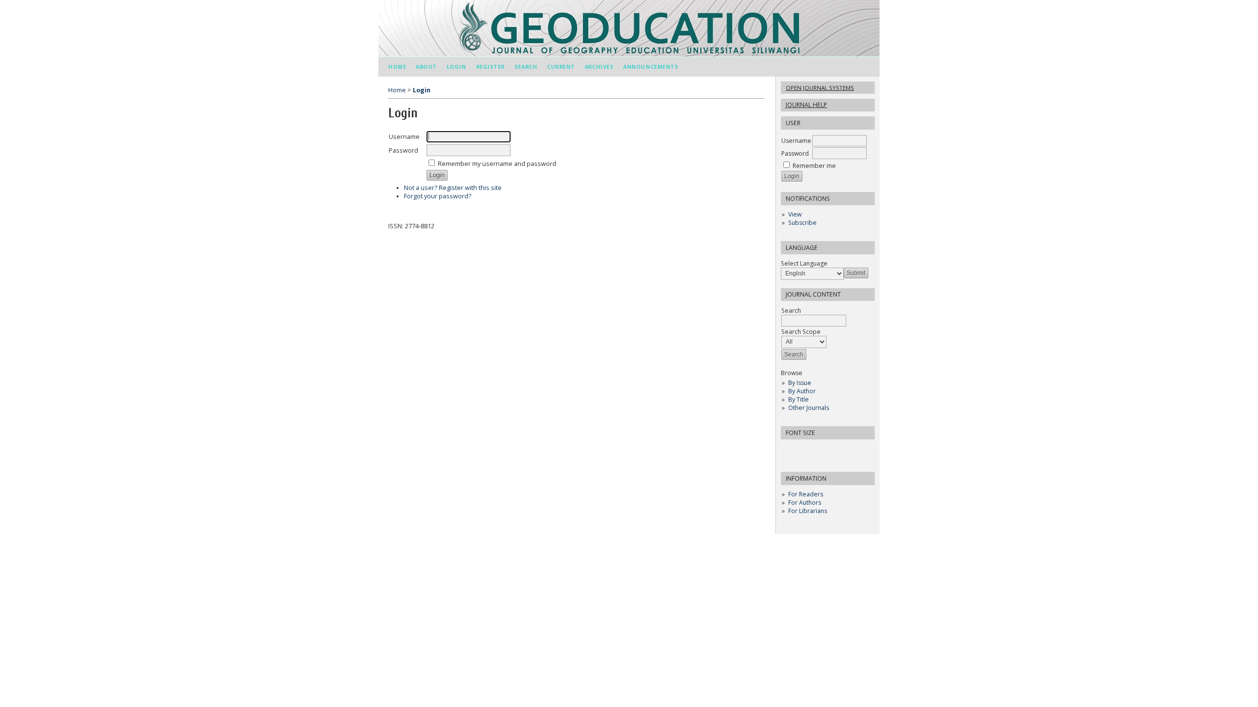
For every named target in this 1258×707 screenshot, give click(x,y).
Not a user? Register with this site (453, 188)
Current (561, 66)
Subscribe (802, 222)
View (794, 214)
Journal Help (806, 105)
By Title (798, 399)
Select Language (804, 263)
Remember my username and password (497, 164)
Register (490, 66)
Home (397, 66)
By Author (802, 391)
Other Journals (808, 408)
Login (456, 66)
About (426, 66)
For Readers (805, 494)
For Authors (804, 502)
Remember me (814, 166)
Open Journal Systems (820, 87)
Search (526, 66)
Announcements (650, 66)
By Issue (799, 383)
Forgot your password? (437, 196)
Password (795, 153)
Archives (599, 66)
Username (796, 140)
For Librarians (807, 511)
